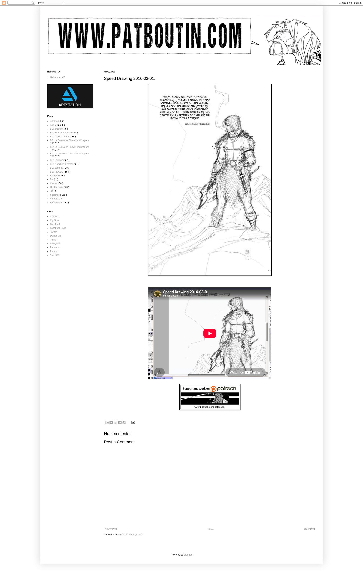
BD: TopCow (57, 171)
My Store (54, 220)
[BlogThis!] (111, 422)
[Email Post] (132, 422)
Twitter (53, 232)
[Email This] (107, 422)
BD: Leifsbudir (57, 160)
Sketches (55, 195)
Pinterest (54, 247)
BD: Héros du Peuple (61, 132)
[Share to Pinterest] (124, 422)
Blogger (188, 554)
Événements (57, 202)
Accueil (54, 125)
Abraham (55, 121)
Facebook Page (58, 228)
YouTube (54, 255)
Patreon (54, 251)
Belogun (54, 175)
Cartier (54, 183)
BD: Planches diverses (62, 164)
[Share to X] (115, 422)
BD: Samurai (57, 168)
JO (52, 191)
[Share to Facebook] (120, 422)
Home (210, 529)
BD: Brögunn (57, 129)
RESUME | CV (57, 76)
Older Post (309, 529)
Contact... (55, 216)
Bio (52, 179)
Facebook (55, 224)
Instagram (55, 243)
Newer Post (111, 529)
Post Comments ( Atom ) (130, 534)
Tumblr (53, 239)
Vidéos (54, 198)
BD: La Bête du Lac (60, 136)
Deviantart (55, 235)
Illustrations (56, 187)
